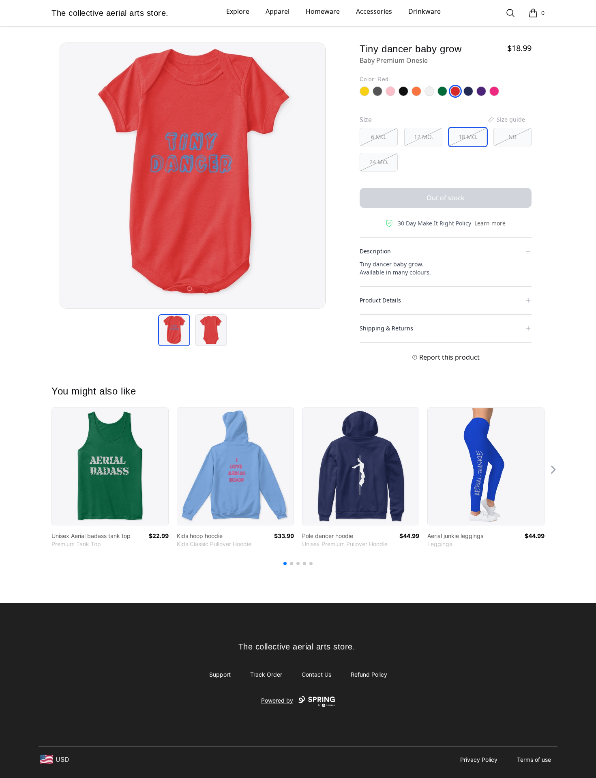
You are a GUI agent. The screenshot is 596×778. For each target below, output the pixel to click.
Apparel (277, 11)
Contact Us (316, 674)
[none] (506, 120)
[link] (110, 466)
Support (220, 674)
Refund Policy (369, 674)
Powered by (277, 700)
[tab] (174, 330)
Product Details (380, 300)
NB (512, 137)
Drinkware (424, 11)
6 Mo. (379, 137)
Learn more (490, 223)
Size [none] (366, 119)
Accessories (374, 11)
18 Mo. (468, 137)
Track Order (266, 674)
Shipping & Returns (386, 328)
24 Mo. (378, 162)
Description (375, 251)
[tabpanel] (193, 176)
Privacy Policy (478, 759)
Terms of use (534, 759)
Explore (237, 11)
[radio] (379, 137)
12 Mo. (423, 137)
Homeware (323, 11)
